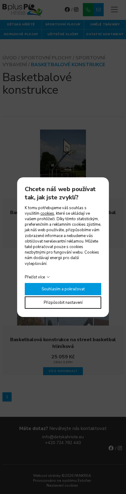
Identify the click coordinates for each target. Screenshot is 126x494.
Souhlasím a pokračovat (63, 289)
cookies (47, 213)
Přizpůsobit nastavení (63, 302)
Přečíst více (35, 277)
